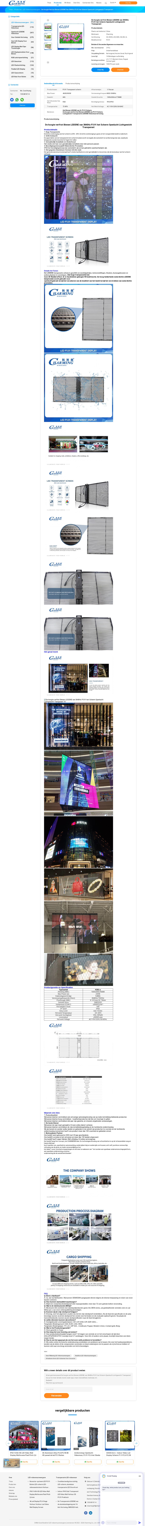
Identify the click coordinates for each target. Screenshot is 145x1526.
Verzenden (56, 1395)
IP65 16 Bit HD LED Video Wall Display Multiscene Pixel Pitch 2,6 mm (40, 1494)
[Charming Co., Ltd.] (17, 3)
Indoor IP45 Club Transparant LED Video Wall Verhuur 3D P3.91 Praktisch (68, 1494)
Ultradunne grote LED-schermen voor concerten (60, 1358)
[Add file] (102, 1522)
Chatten (22, 105)
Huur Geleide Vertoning (22, 37)
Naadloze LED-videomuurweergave (85, 1355)
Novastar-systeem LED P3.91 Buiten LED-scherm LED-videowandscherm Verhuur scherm (40, 1485)
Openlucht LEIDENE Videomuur (22, 32)
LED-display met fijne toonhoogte (22, 47)
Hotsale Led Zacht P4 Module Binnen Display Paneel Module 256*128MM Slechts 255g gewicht (86, 1455)
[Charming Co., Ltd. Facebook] (85, 1513)
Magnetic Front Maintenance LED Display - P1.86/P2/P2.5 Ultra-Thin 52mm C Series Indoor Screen (118, 1455)
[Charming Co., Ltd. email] (12, 99)
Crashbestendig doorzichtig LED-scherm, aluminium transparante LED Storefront (68, 1484)
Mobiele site (13, 1496)
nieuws (11, 1490)
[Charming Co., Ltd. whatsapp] (17, 99)
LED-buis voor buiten (22, 76)
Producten (12, 1484)
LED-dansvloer (22, 61)
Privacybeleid (13, 1499)
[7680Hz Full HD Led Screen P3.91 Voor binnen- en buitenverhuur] (22, 1436)
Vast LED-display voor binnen (22, 42)
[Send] (139, 1522)
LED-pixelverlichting (22, 65)
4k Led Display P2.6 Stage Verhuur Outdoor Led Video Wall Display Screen (39, 1504)
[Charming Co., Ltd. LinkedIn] (90, 1513)
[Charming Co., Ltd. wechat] (22, 99)
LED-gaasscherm (22, 73)
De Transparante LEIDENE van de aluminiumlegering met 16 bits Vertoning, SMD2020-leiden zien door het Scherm (69, 1504)
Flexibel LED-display (22, 69)
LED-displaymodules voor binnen (22, 53)
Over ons (12, 1487)
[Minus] (139, 1476)
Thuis (11, 1481)
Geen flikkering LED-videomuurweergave (58, 1355)
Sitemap (12, 1493)
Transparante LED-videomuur (22, 27)
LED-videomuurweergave (22, 22)
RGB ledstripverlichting (22, 57)
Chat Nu (128, 3)
